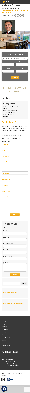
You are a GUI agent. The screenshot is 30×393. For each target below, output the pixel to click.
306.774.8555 (8, 15)
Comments (5, 203)
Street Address (6, 162)
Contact (4, 326)
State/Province (6, 173)
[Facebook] (15, 15)
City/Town (4, 168)
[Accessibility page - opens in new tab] (11, 382)
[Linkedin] (18, 15)
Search (5, 281)
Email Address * (6, 156)
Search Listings (6, 335)
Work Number (5, 197)
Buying (4, 332)
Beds (8, 68)
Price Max (21, 62)
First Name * (5, 144)
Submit (15, 214)
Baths (21, 68)
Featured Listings (7, 337)
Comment (6, 262)
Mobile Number (6, 191)
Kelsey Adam (11, 5)
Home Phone (5, 185)
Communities (6, 345)
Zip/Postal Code (6, 179)
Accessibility (5, 329)
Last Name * (5, 150)
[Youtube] (20, 15)
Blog (3, 324)
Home (4, 321)
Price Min (8, 62)
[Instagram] (23, 15)
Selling (4, 340)
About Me (5, 343)
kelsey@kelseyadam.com (10, 110)
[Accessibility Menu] (4, 388)
